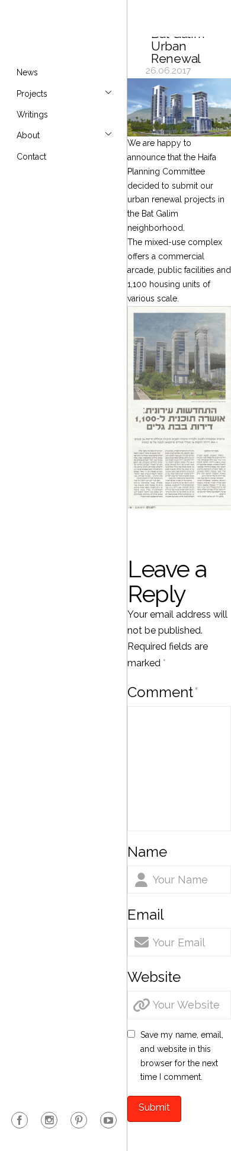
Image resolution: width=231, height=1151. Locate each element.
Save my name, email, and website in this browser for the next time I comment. (181, 1056)
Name (147, 851)
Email (145, 914)
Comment (162, 692)
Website (154, 976)
